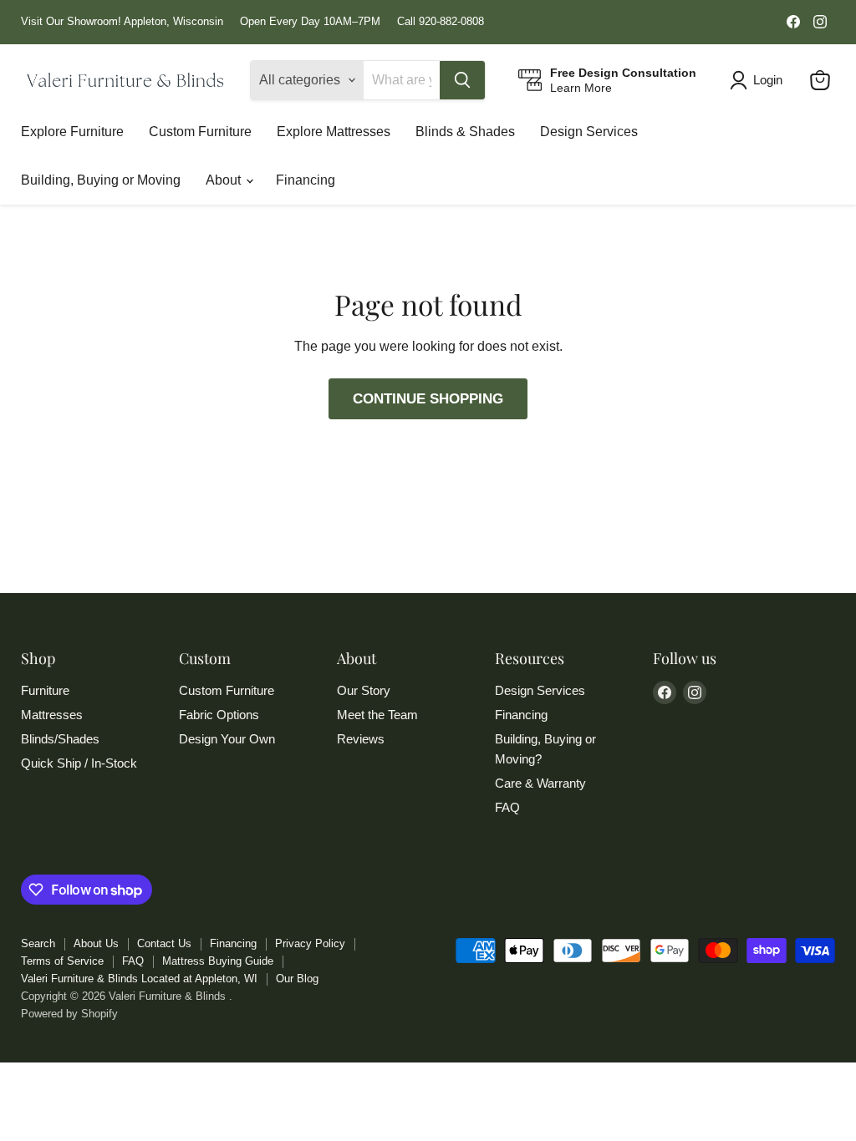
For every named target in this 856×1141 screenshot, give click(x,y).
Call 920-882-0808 (440, 22)
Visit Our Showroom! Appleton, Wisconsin (122, 22)
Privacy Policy (310, 943)
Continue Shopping (428, 399)
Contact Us (164, 943)
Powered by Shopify (69, 1013)
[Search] (462, 80)
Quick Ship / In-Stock (79, 763)
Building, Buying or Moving (101, 180)
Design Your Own (227, 739)
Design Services (589, 131)
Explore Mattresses (333, 131)
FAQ (507, 807)
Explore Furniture (72, 131)
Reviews (361, 739)
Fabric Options (219, 714)
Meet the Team (377, 714)
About (225, 180)
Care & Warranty (540, 783)
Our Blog (297, 978)
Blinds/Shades (60, 739)
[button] (759, 80)
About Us (96, 943)
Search (38, 943)
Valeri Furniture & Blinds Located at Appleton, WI (139, 978)
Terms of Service (62, 961)
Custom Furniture (200, 131)
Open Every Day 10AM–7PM (310, 22)
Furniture (45, 690)
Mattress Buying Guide (217, 961)
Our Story (363, 690)
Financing (305, 180)
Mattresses (52, 714)
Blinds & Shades (465, 131)
